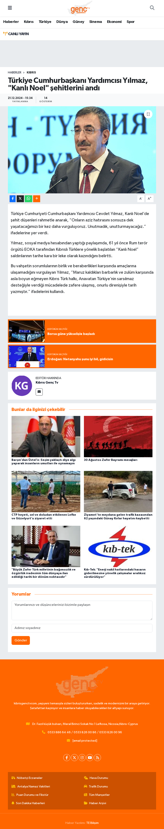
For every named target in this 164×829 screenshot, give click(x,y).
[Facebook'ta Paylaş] (13, 198)
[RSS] (97, 757)
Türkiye (45, 22)
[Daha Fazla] (36, 198)
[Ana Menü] (10, 8)
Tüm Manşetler (99, 794)
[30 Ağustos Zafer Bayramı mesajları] (118, 436)
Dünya (62, 22)
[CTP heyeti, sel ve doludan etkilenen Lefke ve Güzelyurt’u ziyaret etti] (46, 491)
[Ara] (152, 8)
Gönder (21, 640)
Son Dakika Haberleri (30, 803)
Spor (131, 22)
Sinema (95, 22)
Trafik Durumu (98, 786)
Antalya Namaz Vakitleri (33, 786)
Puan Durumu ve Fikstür (32, 794)
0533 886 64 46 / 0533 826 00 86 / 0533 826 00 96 (85, 732)
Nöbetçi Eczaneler (29, 778)
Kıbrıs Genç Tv (47, 382)
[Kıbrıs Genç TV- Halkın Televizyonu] (79, 8)
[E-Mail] (39, 392)
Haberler (11, 22)
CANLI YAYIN (18, 34)
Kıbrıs (29, 22)
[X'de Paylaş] (20, 198)
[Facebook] (66, 757)
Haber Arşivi (97, 803)
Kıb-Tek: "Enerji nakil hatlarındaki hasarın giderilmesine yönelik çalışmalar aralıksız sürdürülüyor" (115, 573)
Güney (78, 22)
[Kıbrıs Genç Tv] (22, 385)
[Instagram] (82, 757)
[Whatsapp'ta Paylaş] (28, 198)
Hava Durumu (99, 778)
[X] (74, 757)
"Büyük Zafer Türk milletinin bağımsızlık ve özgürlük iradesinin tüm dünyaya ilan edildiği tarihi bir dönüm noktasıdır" (44, 573)
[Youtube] (89, 757)
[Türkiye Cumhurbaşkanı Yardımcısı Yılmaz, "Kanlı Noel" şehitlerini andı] (82, 149)
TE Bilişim (92, 823)
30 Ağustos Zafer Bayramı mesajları (110, 460)
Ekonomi (114, 22)
